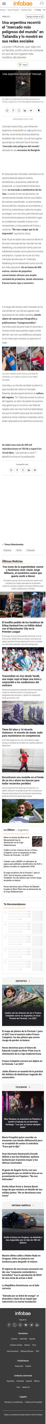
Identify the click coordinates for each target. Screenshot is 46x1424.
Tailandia (7, 550)
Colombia (23, 1339)
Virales (5, 17)
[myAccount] (42, 4)
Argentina (10, 1381)
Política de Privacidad (33, 1402)
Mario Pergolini (11, 10)
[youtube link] (26, 1325)
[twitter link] (15, 1325)
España (32, 1339)
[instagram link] (20, 1325)
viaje (29, 130)
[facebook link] (9, 1325)
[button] (4, 3)
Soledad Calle (24, 10)
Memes (43, 10)
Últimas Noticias (26, 1351)
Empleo (28, 1366)
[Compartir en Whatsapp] (7, 110)
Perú (34, 1345)
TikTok (18, 550)
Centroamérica (12, 1351)
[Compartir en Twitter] (19, 110)
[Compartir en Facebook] (13, 110)
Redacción (19, 1366)
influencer (30, 550)
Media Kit (26, 1387)
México (27, 1345)
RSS (37, 1351)
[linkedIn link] (37, 1325)
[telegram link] (31, 1325)
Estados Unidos (16, 1345)
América (14, 1339)
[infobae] (23, 3)
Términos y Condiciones (13, 1402)
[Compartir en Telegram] (30, 110)
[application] (23, 83)
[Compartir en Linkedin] (24, 110)
